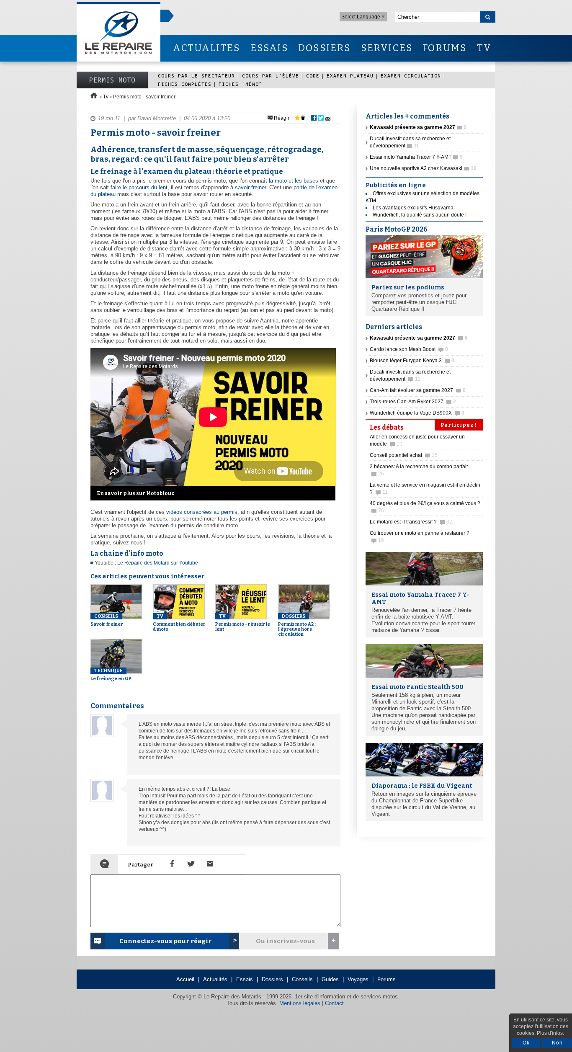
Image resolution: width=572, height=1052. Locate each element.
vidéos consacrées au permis (201, 512)
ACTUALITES (206, 48)
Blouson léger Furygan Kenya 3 (412, 361)
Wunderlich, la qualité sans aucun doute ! (419, 215)
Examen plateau (350, 75)
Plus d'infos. (550, 1033)
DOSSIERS (324, 48)
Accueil (185, 979)
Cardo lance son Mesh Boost (409, 349)
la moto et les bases (293, 181)
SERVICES (387, 48)
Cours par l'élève (270, 75)
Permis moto (112, 80)
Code (312, 75)
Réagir (281, 118)
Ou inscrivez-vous (285, 941)
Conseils (302, 979)
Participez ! (459, 425)
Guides (330, 979)
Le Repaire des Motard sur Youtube (157, 563)
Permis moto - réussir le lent (242, 623)
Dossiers (272, 979)
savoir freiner (250, 187)
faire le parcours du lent (139, 187)
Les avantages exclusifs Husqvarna (413, 208)
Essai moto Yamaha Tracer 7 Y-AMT (416, 157)
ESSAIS (269, 48)
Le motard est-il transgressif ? (411, 522)
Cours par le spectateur (196, 75)
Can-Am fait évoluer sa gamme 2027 (418, 390)
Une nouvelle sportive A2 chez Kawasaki (423, 168)
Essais (244, 979)
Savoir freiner (106, 620)
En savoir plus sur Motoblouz (135, 493)
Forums (386, 979)
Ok (526, 1043)
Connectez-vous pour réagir (165, 941)
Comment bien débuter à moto (179, 623)
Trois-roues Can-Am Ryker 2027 (413, 402)
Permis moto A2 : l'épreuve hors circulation (297, 625)
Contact (334, 1003)
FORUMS (444, 48)
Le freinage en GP (110, 674)
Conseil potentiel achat (404, 455)
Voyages (358, 979)
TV (484, 48)
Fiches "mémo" (240, 84)
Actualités (215, 979)
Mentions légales (299, 1003)
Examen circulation (411, 75)
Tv (105, 97)
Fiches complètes (184, 84)
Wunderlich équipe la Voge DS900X (417, 413)
